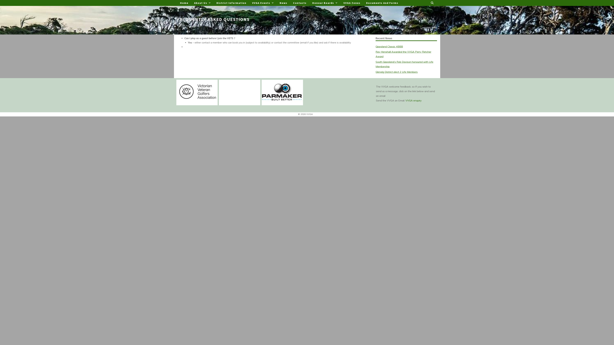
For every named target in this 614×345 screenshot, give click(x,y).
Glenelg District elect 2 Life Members (397, 71)
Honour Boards (323, 2)
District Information (231, 2)
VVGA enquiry (413, 100)
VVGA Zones (351, 2)
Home (184, 2)
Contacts (300, 2)
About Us (200, 2)
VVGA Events (261, 2)
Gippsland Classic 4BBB (389, 46)
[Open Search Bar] (432, 3)
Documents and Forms (382, 2)
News (283, 2)
